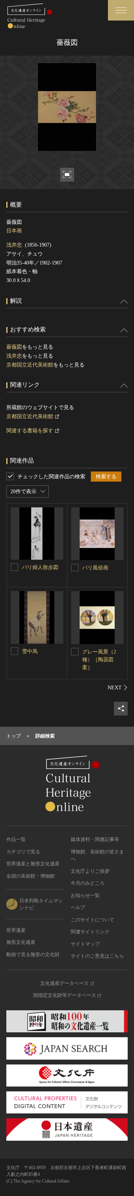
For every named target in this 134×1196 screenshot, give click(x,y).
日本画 (14, 231)
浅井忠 (14, 245)
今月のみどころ (88, 883)
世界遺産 (16, 930)
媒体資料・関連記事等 (95, 839)
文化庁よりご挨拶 (90, 871)
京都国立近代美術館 (29, 365)
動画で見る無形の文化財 (33, 954)
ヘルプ (78, 907)
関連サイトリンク (90, 931)
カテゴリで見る (23, 851)
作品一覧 (16, 839)
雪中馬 (30, 651)
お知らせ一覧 (85, 895)
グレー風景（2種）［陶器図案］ (99, 659)
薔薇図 (14, 347)
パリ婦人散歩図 (40, 567)
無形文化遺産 (20, 942)
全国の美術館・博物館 (30, 876)
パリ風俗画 (95, 568)
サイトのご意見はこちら (97, 956)
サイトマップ (85, 944)
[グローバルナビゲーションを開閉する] (121, 10)
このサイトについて (92, 920)
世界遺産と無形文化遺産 (33, 863)
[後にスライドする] (118, 687)
